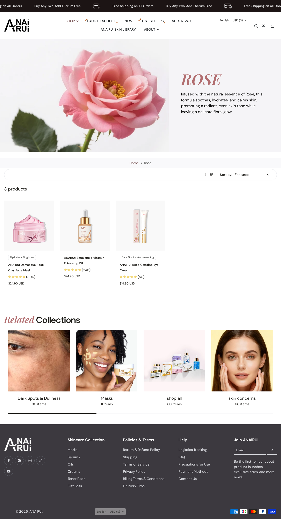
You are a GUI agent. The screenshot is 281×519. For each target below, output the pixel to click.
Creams (74, 471)
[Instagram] (30, 460)
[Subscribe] (272, 450)
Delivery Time (134, 486)
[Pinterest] (19, 460)
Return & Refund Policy (141, 449)
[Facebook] (8, 460)
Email (240, 450)
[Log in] (263, 25)
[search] (255, 25)
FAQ (182, 457)
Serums (74, 457)
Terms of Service (136, 464)
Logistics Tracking (193, 449)
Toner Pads (76, 478)
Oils (71, 464)
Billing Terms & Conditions (143, 478)
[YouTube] (8, 471)
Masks (72, 449)
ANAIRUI (35, 511)
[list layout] (206, 175)
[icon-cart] (272, 25)
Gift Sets (75, 486)
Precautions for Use (194, 464)
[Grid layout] (211, 175)
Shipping (130, 457)
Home (134, 163)
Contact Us (188, 478)
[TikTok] (40, 460)
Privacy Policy (134, 471)
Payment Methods (193, 471)
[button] (233, 20)
